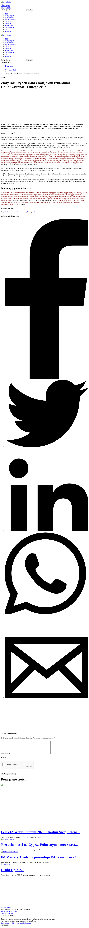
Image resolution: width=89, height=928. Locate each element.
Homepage (9, 66)
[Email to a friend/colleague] (46, 697)
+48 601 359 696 (7, 913)
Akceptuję (5, 925)
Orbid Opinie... (12, 870)
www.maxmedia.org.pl (9, 911)
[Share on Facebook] (46, 379)
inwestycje (22, 212)
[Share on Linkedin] (46, 530)
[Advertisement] (44, 106)
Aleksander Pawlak (11, 212)
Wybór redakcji (10, 70)
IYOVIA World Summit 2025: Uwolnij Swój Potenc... (40, 832)
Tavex (29, 212)
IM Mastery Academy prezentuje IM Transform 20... (40, 857)
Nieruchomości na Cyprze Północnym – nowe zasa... (39, 845)
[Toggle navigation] (2, 4)
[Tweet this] (46, 447)
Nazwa (3, 758)
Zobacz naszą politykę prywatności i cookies (16, 923)
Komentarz (5, 754)
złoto (33, 212)
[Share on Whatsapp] (46, 614)
